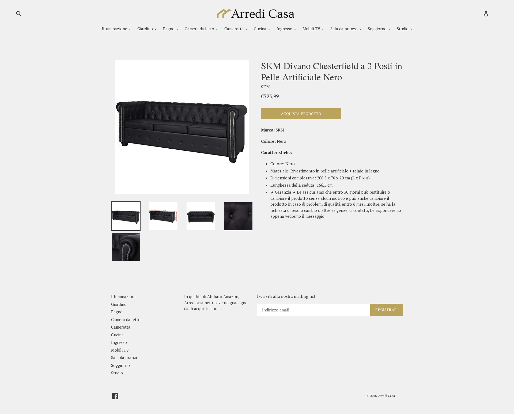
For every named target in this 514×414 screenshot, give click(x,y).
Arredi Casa (386, 396)
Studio (403, 28)
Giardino (145, 28)
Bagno (169, 28)
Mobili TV (312, 28)
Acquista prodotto (301, 113)
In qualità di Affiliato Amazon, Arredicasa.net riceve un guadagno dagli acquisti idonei (216, 302)
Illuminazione (115, 28)
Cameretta (234, 28)
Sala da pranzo (344, 28)
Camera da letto (200, 28)
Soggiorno (378, 28)
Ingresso (285, 28)
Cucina (260, 28)
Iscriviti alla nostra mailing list (286, 296)
